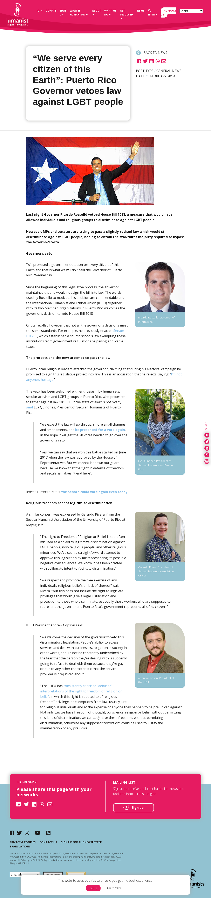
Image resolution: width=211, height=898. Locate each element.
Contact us (48, 842)
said (30, 407)
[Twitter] (19, 832)
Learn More (114, 888)
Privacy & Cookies (23, 842)
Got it (93, 888)
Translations (20, 846)
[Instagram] (27, 832)
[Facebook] (12, 832)
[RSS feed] (48, 832)
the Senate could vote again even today (94, 492)
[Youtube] (37, 832)
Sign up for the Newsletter (81, 842)
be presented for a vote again (100, 429)
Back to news (155, 52)
